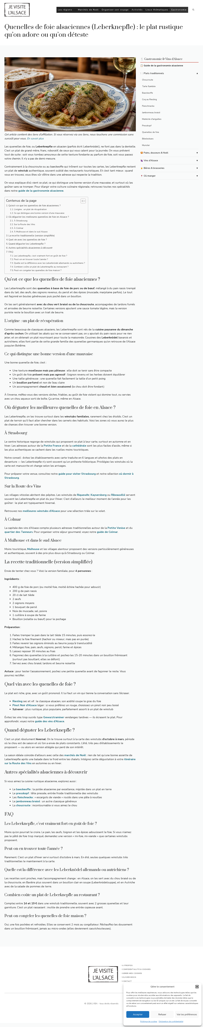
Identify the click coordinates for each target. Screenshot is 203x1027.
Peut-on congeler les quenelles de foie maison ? (38, 270)
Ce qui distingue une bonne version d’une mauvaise (39, 213)
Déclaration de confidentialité (171, 1021)
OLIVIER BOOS (129, 977)
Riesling (17, 701)
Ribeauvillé (118, 495)
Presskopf (146, 125)
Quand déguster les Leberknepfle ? (26, 243)
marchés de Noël (75, 755)
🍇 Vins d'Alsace (149, 160)
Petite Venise (116, 528)
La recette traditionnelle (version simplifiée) (31, 235)
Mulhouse (33, 549)
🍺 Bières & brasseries (152, 168)
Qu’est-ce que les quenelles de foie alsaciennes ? (34, 205)
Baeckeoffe (147, 92)
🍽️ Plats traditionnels (152, 73)
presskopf (22, 793)
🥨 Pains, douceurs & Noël (154, 152)
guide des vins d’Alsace (49, 721)
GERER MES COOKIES (132, 973)
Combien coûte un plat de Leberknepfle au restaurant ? (41, 266)
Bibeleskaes (148, 138)
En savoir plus (35, 138)
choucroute (23, 805)
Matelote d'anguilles (151, 119)
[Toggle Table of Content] (81, 200)
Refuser (162, 1014)
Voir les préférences (187, 1014)
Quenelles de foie (150, 132)
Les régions (65, 9)
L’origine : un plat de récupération (30, 209)
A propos (127, 965)
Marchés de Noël (88, 9)
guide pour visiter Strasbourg (77, 474)
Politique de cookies (148, 1021)
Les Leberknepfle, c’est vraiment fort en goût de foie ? (40, 255)
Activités (137, 9)
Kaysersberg (99, 495)
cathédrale (79, 445)
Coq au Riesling (149, 99)
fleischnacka (25, 797)
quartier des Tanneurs (18, 532)
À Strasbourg (20, 220)
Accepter (138, 1014)
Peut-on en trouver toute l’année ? (31, 259)
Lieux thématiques (157, 9)
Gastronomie (179, 9)
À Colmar (18, 228)
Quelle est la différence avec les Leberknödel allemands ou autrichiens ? (49, 263)
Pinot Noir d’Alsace (24, 705)
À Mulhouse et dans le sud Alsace (31, 231)
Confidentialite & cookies (136, 969)
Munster (146, 145)
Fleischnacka (148, 106)
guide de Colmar (107, 532)
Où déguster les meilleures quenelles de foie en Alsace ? (38, 217)
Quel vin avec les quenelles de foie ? (27, 239)
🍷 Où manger (148, 175)
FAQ (10, 251)
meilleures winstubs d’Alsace (41, 511)
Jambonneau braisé (151, 112)
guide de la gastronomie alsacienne (40, 190)
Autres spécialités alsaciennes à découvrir (30, 247)
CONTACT (127, 981)
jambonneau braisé (28, 801)
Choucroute (147, 79)
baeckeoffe (23, 789)
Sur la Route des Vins (24, 224)
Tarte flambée (149, 86)
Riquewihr (83, 495)
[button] (197, 986)
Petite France (52, 445)
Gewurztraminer (53, 717)
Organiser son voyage (115, 9)
